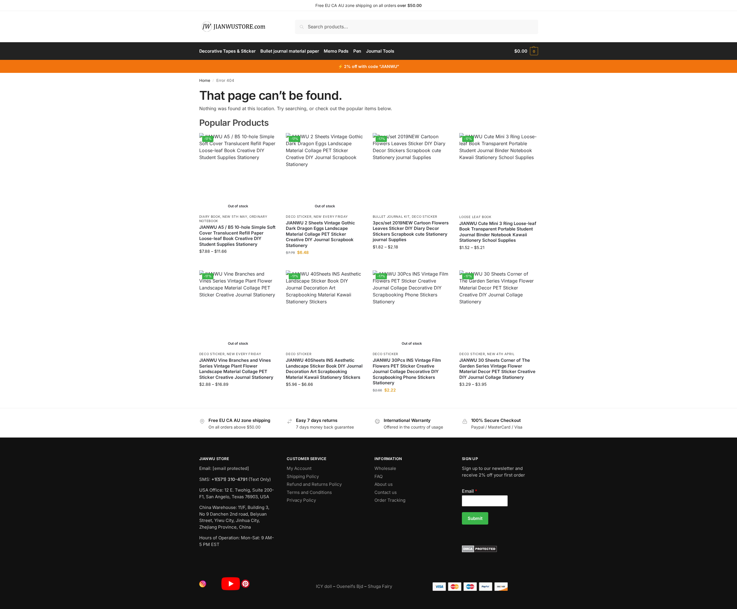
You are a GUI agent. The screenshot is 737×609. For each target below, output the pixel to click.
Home (204, 80)
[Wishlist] (268, 141)
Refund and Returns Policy (314, 484)
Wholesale (385, 468)
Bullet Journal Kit (391, 217)
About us (383, 484)
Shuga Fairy (380, 586)
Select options (238, 263)
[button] (526, 51)
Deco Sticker (298, 217)
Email (469, 491)
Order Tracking (389, 500)
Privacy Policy (301, 500)
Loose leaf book (475, 217)
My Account (299, 468)
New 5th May (234, 217)
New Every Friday (331, 217)
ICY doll (324, 586)
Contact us (385, 492)
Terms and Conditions (309, 492)
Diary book (209, 217)
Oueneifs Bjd (350, 586)
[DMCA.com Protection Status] (500, 548)
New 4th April (500, 354)
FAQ (378, 476)
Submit (475, 518)
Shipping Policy (303, 476)
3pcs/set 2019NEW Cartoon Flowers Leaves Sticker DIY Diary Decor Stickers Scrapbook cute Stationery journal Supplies (411, 231)
